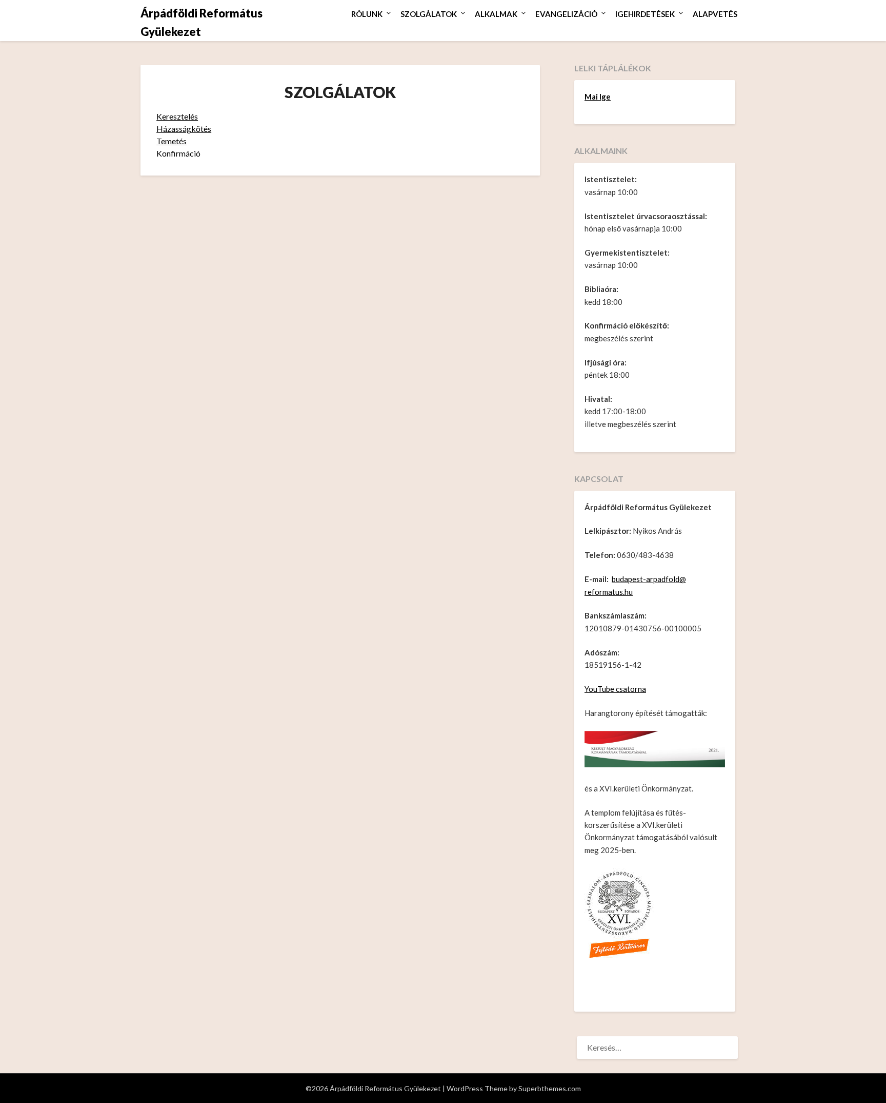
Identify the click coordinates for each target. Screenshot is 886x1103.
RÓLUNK (366, 13)
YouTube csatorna (615, 688)
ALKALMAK (496, 13)
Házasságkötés (183, 128)
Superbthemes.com (549, 1088)
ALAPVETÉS (715, 13)
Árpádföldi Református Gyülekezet (201, 22)
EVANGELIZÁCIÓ (566, 13)
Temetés (171, 141)
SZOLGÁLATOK (428, 13)
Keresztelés (177, 116)
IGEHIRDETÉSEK (645, 13)
